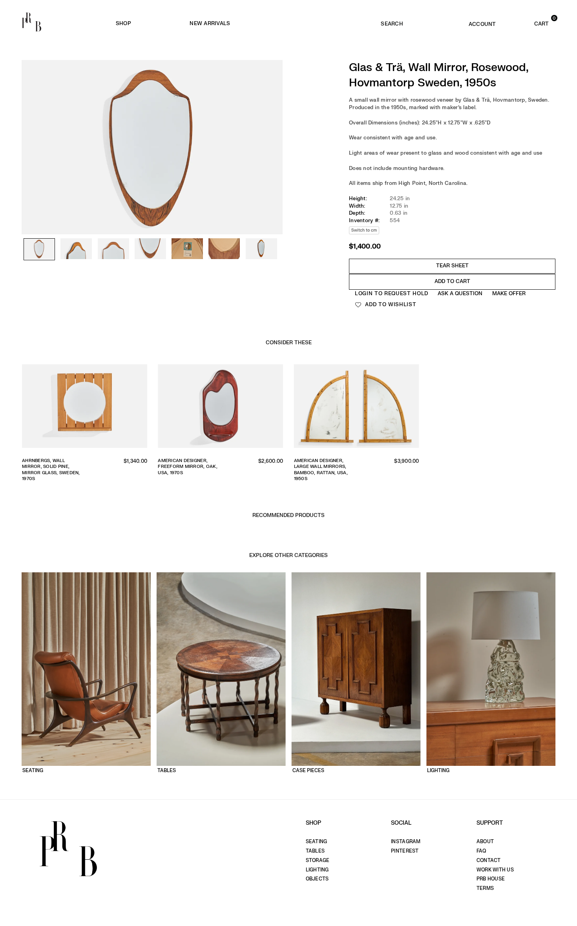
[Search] (392, 22)
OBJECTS (317, 879)
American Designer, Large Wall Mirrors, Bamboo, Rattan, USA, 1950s (321, 470)
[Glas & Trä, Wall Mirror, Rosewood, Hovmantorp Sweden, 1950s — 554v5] (187, 249)
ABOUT (485, 841)
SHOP (123, 23)
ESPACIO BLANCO (323, 24)
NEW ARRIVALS (210, 23)
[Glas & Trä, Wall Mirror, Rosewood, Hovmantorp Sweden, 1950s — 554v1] (39, 249)
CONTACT (489, 860)
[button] (530, 22)
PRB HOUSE (491, 879)
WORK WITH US (495, 870)
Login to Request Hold (391, 293)
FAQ (481, 851)
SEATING (316, 841)
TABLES (315, 851)
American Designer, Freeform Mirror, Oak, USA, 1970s (187, 467)
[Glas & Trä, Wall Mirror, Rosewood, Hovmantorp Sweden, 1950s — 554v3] (113, 249)
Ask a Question (460, 293)
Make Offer (509, 293)
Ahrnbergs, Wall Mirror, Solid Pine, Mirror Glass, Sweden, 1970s (51, 470)
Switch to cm (364, 230)
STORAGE (318, 860)
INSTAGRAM (405, 841)
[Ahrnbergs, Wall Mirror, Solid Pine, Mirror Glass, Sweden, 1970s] (84, 408)
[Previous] (31, 129)
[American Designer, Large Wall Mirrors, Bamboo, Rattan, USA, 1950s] (356, 408)
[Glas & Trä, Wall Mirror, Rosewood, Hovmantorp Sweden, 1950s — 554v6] (224, 249)
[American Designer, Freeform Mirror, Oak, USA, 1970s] (220, 408)
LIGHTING (317, 870)
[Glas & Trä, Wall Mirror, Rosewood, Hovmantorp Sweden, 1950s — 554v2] (76, 249)
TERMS (485, 888)
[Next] (273, 129)
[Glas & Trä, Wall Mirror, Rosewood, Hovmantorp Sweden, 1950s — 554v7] (261, 249)
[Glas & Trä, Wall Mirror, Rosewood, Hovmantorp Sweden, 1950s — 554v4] (150, 249)
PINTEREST (404, 851)
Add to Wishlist (389, 304)
